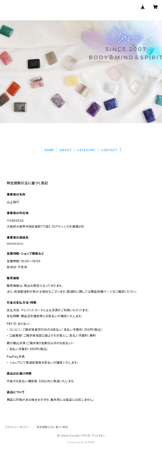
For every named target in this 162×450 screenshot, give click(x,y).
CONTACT (109, 150)
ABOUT (65, 150)
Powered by (76, 442)
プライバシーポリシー (17, 427)
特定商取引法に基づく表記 (52, 427)
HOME (49, 150)
